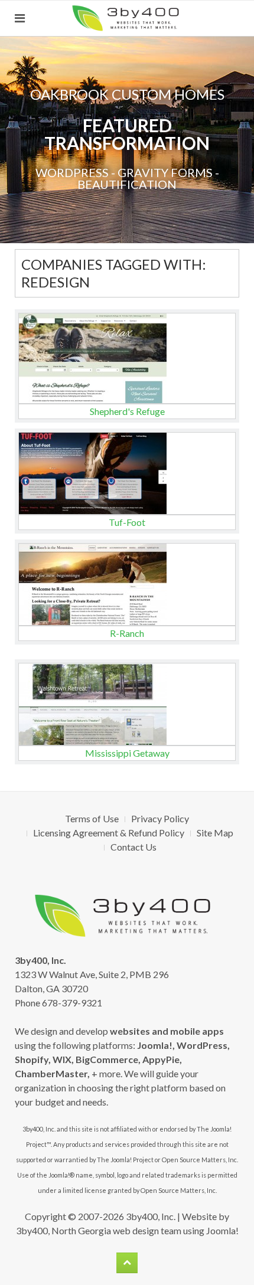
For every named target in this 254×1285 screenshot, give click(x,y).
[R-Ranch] (127, 584)
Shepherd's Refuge (127, 411)
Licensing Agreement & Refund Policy (108, 832)
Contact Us (133, 846)
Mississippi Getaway (127, 752)
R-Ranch (127, 633)
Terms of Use (92, 818)
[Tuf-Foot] (127, 473)
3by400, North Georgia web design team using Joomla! (127, 1230)
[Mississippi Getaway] (127, 704)
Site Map (215, 832)
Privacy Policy (160, 818)
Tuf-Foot (127, 522)
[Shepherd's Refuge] (127, 358)
